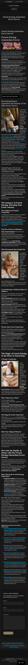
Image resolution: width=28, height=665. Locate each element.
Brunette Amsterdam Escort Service (14, 553)
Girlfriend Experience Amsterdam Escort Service (14, 646)
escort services (11, 417)
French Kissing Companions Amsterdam (11, 51)
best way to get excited (20, 141)
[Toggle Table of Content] (20, 97)
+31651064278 (19, 1)
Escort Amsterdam (6, 660)
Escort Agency (15, 661)
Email (5, 607)
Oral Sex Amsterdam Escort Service (12, 643)
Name (5, 601)
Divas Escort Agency (18, 658)
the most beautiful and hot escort (13, 135)
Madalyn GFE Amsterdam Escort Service (15, 569)
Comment (6, 614)
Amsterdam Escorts (15, 660)
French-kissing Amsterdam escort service (14, 80)
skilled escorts (7, 492)
